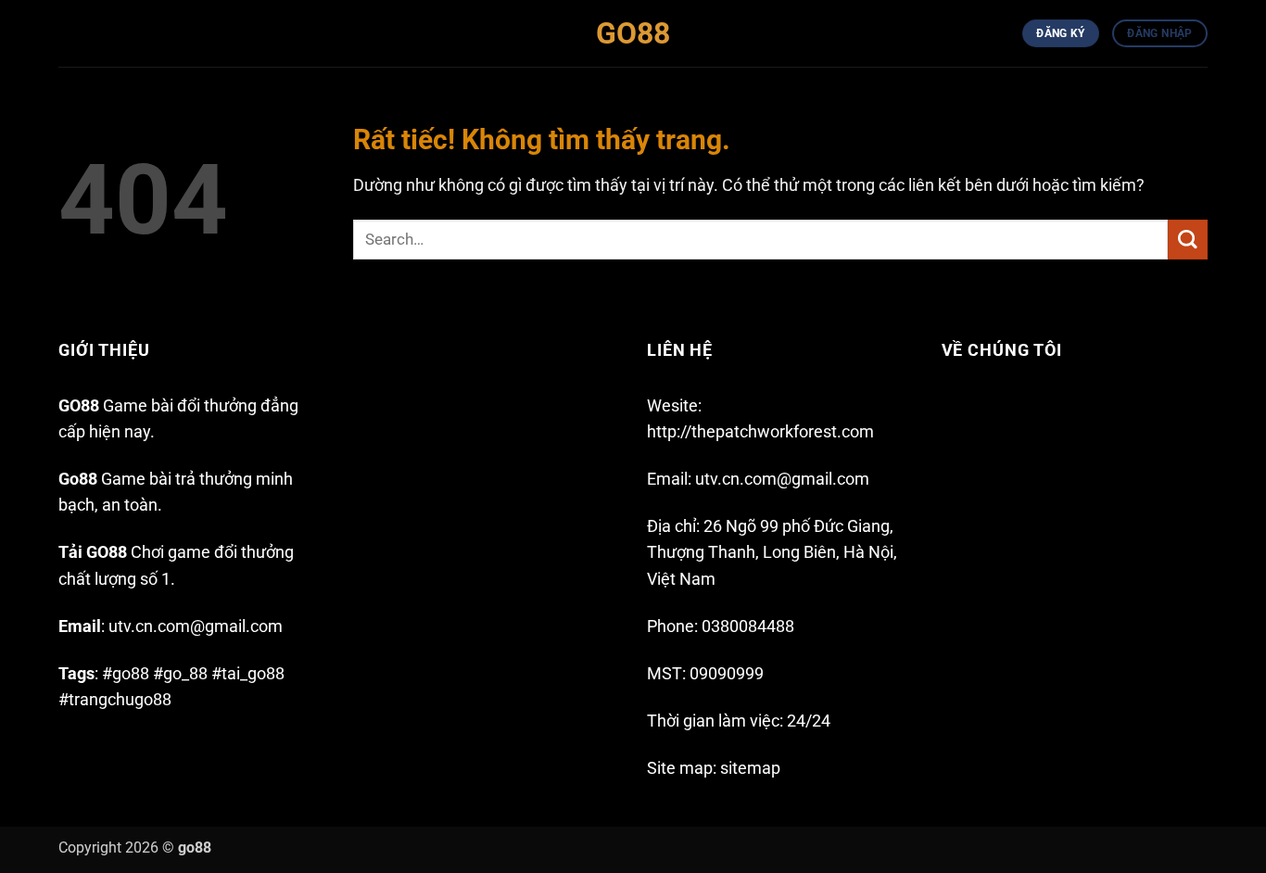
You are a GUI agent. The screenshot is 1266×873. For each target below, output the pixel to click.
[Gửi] (1188, 239)
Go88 (633, 33)
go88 (194, 847)
